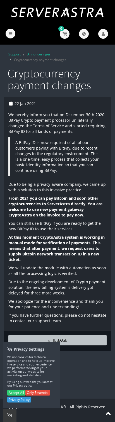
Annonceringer (39, 54)
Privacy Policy (19, 399)
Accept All (16, 392)
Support (14, 54)
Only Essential (38, 392)
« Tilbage (57, 340)
